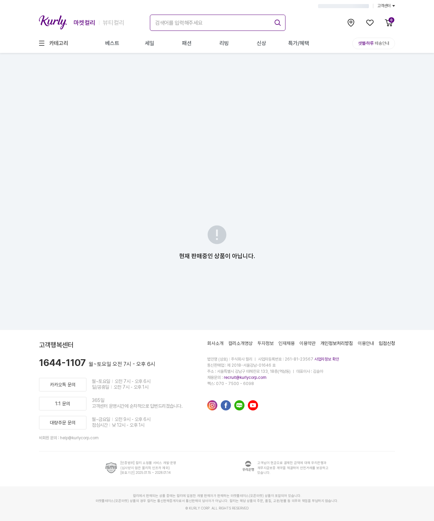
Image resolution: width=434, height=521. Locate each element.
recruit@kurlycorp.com (245, 377)
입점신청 (387, 343)
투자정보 (265, 343)
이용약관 (307, 343)
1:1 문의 (62, 403)
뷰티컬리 (113, 22)
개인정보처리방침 (336, 343)
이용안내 (366, 343)
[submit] (277, 22)
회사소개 (215, 343)
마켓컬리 (84, 22)
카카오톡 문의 (63, 384)
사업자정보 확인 (326, 359)
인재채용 (286, 343)
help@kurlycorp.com (79, 438)
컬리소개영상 (240, 343)
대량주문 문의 (63, 422)
